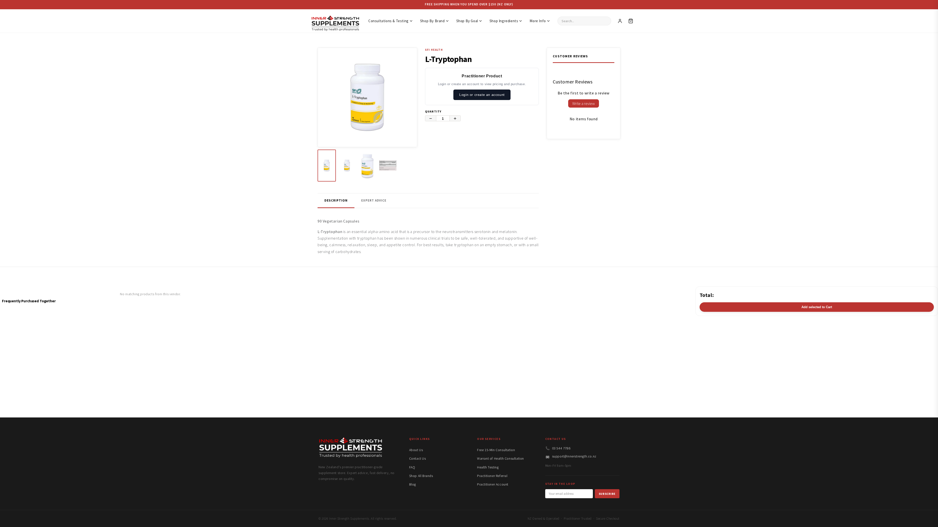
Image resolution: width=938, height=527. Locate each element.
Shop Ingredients (504, 21)
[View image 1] (327, 166)
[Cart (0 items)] (631, 21)
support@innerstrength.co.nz (574, 456)
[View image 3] (367, 166)
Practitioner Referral (492, 476)
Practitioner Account (492, 484)
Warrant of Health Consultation (500, 458)
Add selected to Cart (816, 307)
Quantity (433, 111)
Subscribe (607, 494)
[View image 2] (347, 166)
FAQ (412, 467)
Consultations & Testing (388, 21)
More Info (538, 21)
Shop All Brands (421, 476)
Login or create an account (482, 95)
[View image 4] (388, 166)
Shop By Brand (432, 21)
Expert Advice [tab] (373, 200)
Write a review (583, 103)
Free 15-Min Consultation (496, 450)
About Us (416, 450)
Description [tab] (336, 200)
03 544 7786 (561, 448)
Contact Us (417, 458)
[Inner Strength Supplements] (335, 21)
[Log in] (620, 21)
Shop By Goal (467, 21)
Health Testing (488, 467)
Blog (412, 484)
